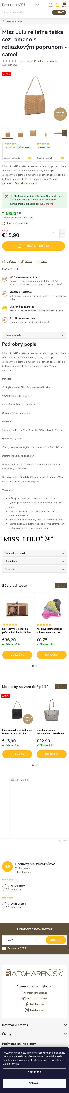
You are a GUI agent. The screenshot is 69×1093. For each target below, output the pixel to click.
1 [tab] (33, 666)
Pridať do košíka (36, 246)
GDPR (23, 948)
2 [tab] (36, 666)
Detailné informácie (24, 183)
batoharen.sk (37, 1004)
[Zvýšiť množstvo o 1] (62, 231)
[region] (34, 152)
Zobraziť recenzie (23, 872)
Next (64, 585)
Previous (58, 585)
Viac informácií (11, 1064)
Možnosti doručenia (17, 223)
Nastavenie (35, 1072)
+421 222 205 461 (37, 998)
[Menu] (64, 4)
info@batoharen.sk (37, 992)
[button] (37, 808)
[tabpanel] (17, 626)
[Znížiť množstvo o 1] (62, 235)
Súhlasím (34, 1083)
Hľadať (59, 12)
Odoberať (56, 940)
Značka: (10, 269)
